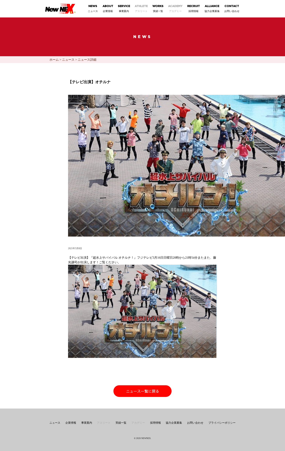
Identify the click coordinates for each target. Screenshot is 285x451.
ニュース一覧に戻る (142, 391)
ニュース (68, 59)
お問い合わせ (195, 422)
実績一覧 (121, 422)
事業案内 (86, 422)
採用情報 (155, 422)
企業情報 (70, 422)
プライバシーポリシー (222, 422)
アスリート (104, 422)
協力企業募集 (174, 422)
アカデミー (138, 422)
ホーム (54, 59)
